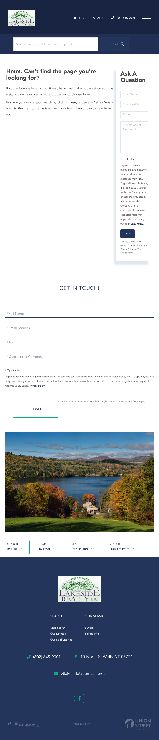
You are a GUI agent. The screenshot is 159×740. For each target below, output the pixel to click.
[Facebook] (79, 698)
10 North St (106, 657)
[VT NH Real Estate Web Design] (138, 724)
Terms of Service (132, 402)
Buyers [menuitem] (89, 628)
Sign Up (99, 18)
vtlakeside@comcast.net (83, 674)
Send (127, 233)
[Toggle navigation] (146, 18)
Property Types (119, 549)
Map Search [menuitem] (58, 628)
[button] (114, 44)
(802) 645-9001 (125, 18)
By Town (44, 549)
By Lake (12, 549)
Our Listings (80, 549)
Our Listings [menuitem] (58, 634)
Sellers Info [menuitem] (92, 634)
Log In (82, 18)
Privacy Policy (135, 224)
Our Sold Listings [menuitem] (61, 640)
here (72, 102)
